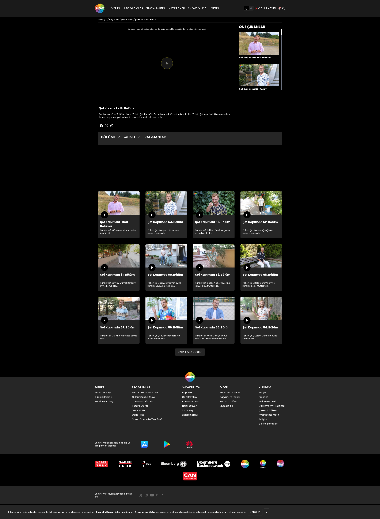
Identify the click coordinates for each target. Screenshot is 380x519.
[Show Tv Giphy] (157, 495)
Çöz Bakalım (189, 397)
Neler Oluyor (189, 406)
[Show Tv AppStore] (144, 444)
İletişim (263, 419)
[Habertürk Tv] (125, 464)
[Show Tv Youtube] (152, 495)
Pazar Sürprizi (140, 406)
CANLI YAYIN (267, 8)
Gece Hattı (138, 410)
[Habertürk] (101, 464)
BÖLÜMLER (110, 137)
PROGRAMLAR (133, 8)
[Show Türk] (263, 464)
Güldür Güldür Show (143, 397)
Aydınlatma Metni (145, 512)
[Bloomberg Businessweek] (213, 464)
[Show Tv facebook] (101, 126)
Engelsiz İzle (226, 406)
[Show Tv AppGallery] (189, 444)
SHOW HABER (156, 8)
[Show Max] (281, 464)
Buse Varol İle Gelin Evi (145, 392)
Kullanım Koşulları (269, 401)
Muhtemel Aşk (103, 392)
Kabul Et (255, 512)
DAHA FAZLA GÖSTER (190, 352)
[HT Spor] (146, 464)
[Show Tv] (99, 8)
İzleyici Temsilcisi (268, 423)
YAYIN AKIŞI (176, 8)
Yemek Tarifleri (228, 401)
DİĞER (215, 8)
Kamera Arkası (190, 401)
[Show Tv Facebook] (136, 495)
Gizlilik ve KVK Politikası (272, 406)
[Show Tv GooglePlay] (167, 444)
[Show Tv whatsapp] (112, 126)
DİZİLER (115, 8)
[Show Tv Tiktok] (162, 495)
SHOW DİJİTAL (198, 8)
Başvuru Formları (230, 397)
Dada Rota (138, 415)
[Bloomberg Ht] (174, 464)
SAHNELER (131, 137)
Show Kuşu (188, 410)
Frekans (263, 397)
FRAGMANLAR (154, 137)
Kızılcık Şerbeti (103, 397)
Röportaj (187, 392)
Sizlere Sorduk (190, 415)
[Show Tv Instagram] (146, 495)
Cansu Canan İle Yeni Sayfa (147, 419)
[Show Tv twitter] (106, 125)
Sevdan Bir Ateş (104, 401)
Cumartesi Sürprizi (142, 401)
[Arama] (283, 8)
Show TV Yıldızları (230, 392)
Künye (262, 392)
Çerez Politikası (105, 512)
